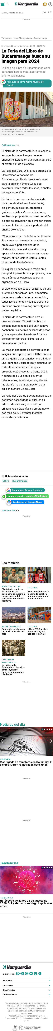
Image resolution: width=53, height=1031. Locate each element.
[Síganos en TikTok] (35, 973)
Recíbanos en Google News (27, 502)
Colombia (5, 759)
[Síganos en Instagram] (26, 973)
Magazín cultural (12, 586)
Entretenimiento (11, 626)
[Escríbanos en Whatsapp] (40, 973)
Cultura (32, 587)
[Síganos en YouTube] (31, 973)
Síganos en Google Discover (27, 490)
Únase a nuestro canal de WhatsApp (27, 496)
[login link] (50, 4)
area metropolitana (23, 38)
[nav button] (2, 4)
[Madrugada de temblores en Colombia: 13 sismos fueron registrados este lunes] (26, 741)
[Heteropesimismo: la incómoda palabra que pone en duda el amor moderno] (39, 575)
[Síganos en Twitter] (22, 973)
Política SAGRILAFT (17, 1016)
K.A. (17, 145)
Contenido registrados (9, 660)
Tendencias (6, 898)
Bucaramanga (40, 38)
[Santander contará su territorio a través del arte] (13, 615)
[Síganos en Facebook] (18, 973)
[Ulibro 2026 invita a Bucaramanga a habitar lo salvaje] (39, 615)
